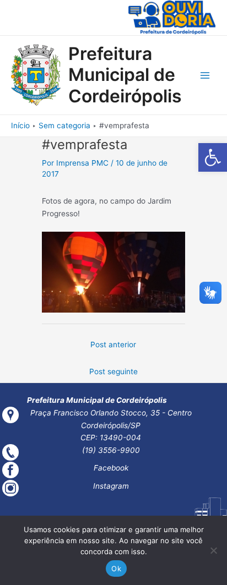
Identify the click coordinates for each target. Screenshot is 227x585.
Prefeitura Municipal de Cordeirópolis (125, 75)
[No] (213, 550)
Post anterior (113, 344)
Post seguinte (113, 371)
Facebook (111, 467)
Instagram (111, 486)
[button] (212, 157)
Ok (116, 568)
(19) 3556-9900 (111, 450)
